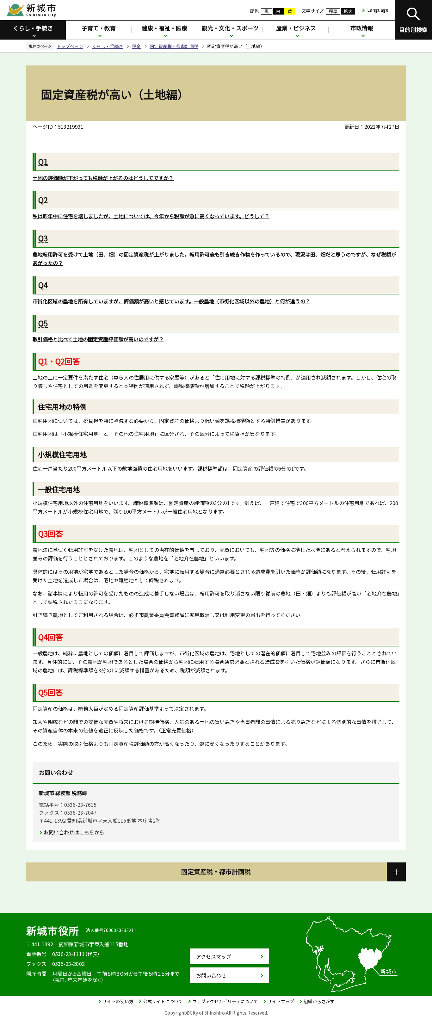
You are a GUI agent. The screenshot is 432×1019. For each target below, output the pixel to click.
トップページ (70, 46)
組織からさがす (319, 1001)
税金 (136, 46)
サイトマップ (281, 1001)
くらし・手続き (33, 28)
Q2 (43, 199)
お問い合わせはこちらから (74, 832)
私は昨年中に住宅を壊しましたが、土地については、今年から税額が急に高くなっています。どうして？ (151, 216)
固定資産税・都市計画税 (174, 46)
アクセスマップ (213, 956)
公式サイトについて (163, 1001)
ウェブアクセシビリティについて (225, 1001)
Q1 (43, 161)
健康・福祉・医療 (164, 28)
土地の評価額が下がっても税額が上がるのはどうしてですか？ (103, 178)
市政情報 (361, 28)
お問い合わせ (211, 975)
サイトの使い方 (117, 1001)
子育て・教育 (99, 28)
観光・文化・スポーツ (230, 28)
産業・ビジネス (296, 28)
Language (377, 10)
